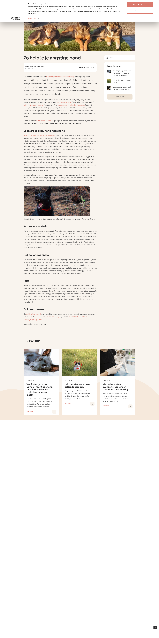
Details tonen (32, 18)
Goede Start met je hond (78, 317)
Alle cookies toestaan (140, 5)
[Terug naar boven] (155, 627)
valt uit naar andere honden (33, 105)
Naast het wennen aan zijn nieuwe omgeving (39, 135)
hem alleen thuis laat (64, 102)
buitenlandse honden (43, 121)
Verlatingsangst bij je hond (33, 320)
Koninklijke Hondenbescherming (60, 77)
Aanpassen (139, 11)
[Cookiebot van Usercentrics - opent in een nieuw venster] (16, 18)
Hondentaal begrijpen (53, 317)
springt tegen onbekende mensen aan (71, 105)
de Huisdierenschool (33, 314)
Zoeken (111, 58)
